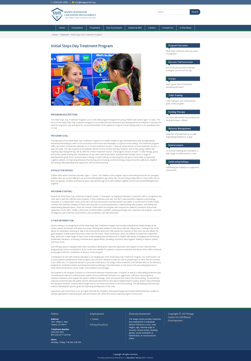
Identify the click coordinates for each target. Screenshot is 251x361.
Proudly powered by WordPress (111, 357)
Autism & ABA (135, 27)
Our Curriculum (114, 27)
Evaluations (77, 27)
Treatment (94, 27)
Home (62, 27)
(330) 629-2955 (60, 2)
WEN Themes (147, 357)
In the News (185, 27)
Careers (152, 27)
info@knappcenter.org (85, 2)
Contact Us (167, 27)
